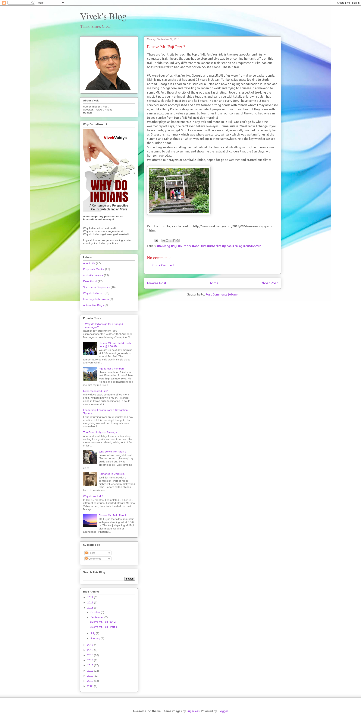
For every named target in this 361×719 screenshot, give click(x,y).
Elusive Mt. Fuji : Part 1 (112, 515)
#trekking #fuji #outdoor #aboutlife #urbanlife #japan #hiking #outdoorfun (209, 246)
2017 (90, 644)
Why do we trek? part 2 (112, 451)
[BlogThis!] (167, 240)
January (95, 638)
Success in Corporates (96, 287)
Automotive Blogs (93, 305)
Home (213, 283)
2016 (90, 649)
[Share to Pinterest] (178, 240)
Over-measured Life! (95, 390)
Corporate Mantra (93, 269)
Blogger (223, 711)
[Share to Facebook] (174, 240)
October (95, 612)
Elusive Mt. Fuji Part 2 (103, 621)
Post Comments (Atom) (222, 294)
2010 (90, 680)
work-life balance (93, 275)
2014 (90, 660)
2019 (90, 602)
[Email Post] (156, 240)
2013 (90, 665)
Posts (91, 552)
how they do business (96, 299)
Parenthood (90, 281)
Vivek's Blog (103, 16)
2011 (90, 675)
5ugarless (193, 711)
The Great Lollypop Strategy (100, 432)
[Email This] (163, 240)
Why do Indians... (93, 293)
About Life (89, 263)
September (97, 617)
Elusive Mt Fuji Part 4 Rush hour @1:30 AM (115, 345)
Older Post (269, 283)
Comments (94, 558)
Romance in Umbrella (111, 473)
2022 (90, 597)
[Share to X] (170, 240)
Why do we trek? (93, 496)
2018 (90, 607)
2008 (90, 686)
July (93, 633)
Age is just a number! (111, 368)
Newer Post (156, 283)
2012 (90, 670)
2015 (90, 655)
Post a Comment (163, 265)
